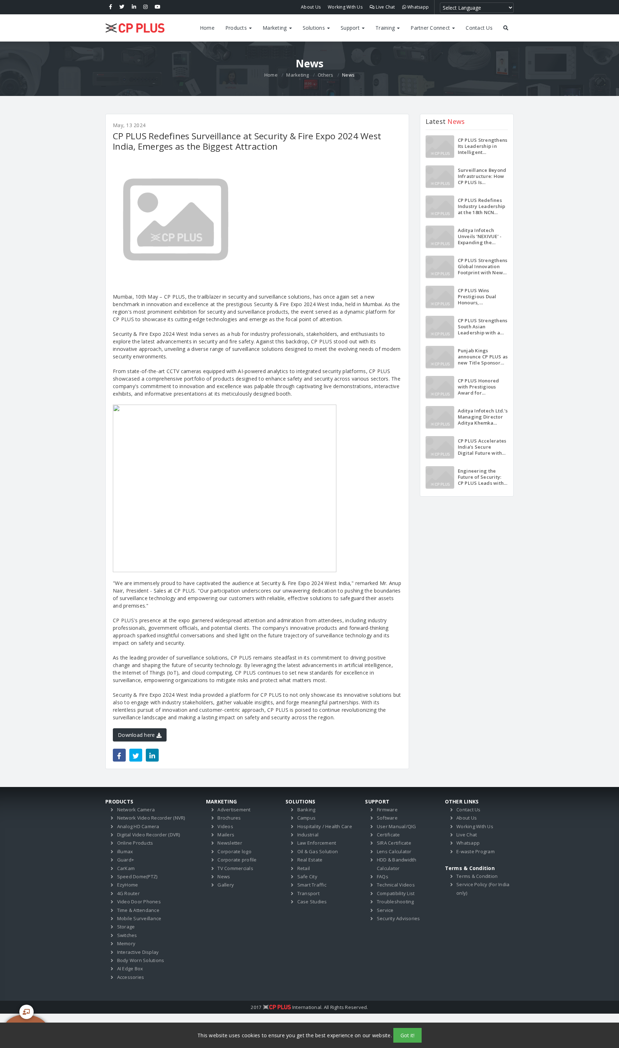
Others (326, 75)
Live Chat (385, 7)
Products (236, 27)
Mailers (225, 834)
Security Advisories (398, 918)
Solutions (315, 27)
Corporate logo (234, 851)
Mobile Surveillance (139, 918)
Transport (308, 893)
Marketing (275, 27)
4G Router (128, 893)
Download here (137, 734)
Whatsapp (417, 7)
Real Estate (310, 859)
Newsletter (229, 843)
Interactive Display (138, 952)
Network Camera (136, 809)
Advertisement (233, 809)
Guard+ (125, 859)
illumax (125, 851)
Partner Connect (431, 27)
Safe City (307, 876)
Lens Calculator (394, 851)
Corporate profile (236, 859)
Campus (306, 818)
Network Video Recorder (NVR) (151, 818)
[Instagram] (145, 7)
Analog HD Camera (138, 826)
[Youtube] (157, 7)
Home (207, 27)
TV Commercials (235, 868)
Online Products (135, 843)
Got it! (407, 1035)
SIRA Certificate (394, 843)
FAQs (382, 876)
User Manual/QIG (396, 826)
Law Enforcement (316, 843)
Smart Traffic (311, 885)
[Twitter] (122, 7)
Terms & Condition (477, 876)
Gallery (225, 885)
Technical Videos (396, 885)
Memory (126, 943)
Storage (126, 926)
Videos (225, 826)
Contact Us (479, 27)
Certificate (388, 834)
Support (351, 27)
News (223, 876)
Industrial (308, 834)
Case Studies (312, 901)
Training (385, 27)
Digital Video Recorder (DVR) (148, 834)
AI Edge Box (130, 968)
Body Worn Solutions (140, 960)
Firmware (387, 809)
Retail (303, 868)
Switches (127, 935)
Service (385, 910)
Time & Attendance (138, 910)
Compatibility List (396, 893)
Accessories (130, 977)
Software (387, 818)
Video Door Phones (139, 901)
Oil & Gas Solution (317, 851)
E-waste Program (475, 851)
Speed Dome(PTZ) (137, 876)
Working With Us (345, 7)
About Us (311, 7)
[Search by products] (506, 28)
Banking (306, 809)
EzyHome (127, 885)
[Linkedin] (134, 7)
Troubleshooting (395, 901)
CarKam (126, 868)
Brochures (229, 818)
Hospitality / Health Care (324, 826)
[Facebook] (110, 7)
